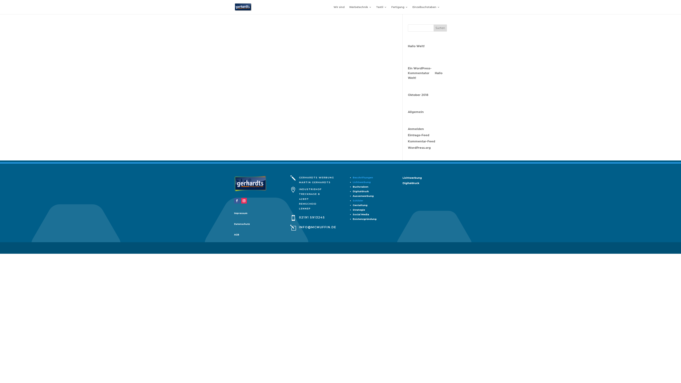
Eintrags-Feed (418, 135)
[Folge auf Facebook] (237, 201)
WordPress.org (419, 147)
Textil (379, 7)
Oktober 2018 (418, 95)
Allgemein (416, 112)
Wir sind (339, 7)
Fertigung (397, 7)
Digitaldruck (411, 183)
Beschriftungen (363, 177)
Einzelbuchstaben (424, 7)
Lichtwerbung (362, 182)
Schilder (358, 200)
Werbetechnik (358, 7)
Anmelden (416, 129)
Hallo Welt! (416, 46)
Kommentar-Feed (421, 141)
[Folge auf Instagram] (244, 201)
